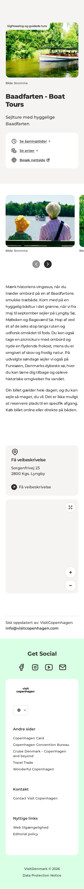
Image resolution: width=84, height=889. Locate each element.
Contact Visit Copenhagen (35, 798)
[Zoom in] (70, 572)
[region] (42, 546)
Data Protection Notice (42, 875)
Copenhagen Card (28, 738)
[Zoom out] (70, 585)
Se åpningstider (33, 141)
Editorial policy (25, 834)
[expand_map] (70, 507)
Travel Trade (23, 762)
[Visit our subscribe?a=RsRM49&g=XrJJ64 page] (63, 667)
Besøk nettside (32, 160)
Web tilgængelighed (31, 827)
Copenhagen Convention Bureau (41, 745)
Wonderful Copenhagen (33, 769)
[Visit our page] (35, 667)
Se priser (27, 151)
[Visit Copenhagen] (25, 690)
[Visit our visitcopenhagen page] (21, 667)
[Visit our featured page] (49, 667)
